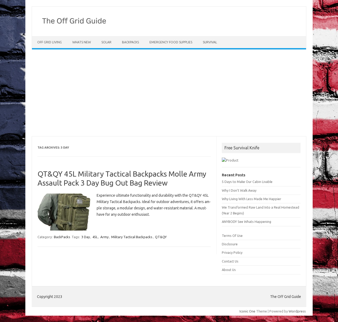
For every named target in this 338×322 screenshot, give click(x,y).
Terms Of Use (232, 235)
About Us (229, 270)
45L (95, 237)
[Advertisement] (169, 93)
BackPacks (130, 42)
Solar (106, 42)
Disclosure (230, 244)
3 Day (85, 237)
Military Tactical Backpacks (131, 237)
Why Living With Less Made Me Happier (251, 199)
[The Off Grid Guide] (76, 27)
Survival (210, 42)
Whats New (81, 42)
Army (104, 237)
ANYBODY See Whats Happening (246, 221)
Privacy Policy (232, 252)
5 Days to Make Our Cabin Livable (247, 181)
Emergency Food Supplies (170, 42)
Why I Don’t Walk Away (239, 190)
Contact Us (230, 261)
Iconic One (247, 311)
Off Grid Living (49, 42)
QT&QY (161, 237)
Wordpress (297, 311)
